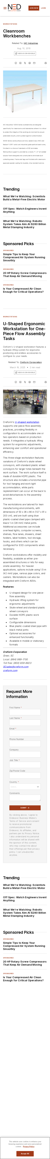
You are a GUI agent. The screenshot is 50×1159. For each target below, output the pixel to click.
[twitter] (25, 63)
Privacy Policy (28, 1147)
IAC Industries (31, 43)
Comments (14, 793)
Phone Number (16, 739)
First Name (15, 707)
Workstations (10, 24)
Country (14, 782)
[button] (5, 8)
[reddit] (29, 63)
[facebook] (15, 63)
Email (12, 728)
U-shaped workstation (27, 422)
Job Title (14, 760)
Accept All (25, 1154)
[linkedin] (20, 63)
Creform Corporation (31, 362)
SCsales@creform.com (15, 666)
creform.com (10, 670)
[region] (25, 1148)
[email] (34, 63)
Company (14, 749)
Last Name (15, 718)
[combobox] (25, 787)
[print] (45, 63)
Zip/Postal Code (17, 770)
